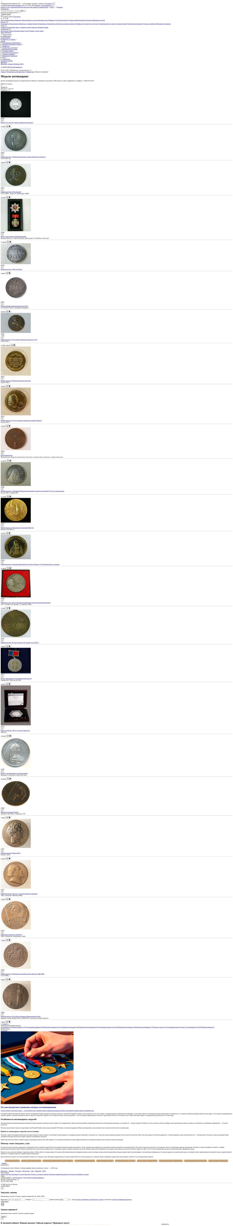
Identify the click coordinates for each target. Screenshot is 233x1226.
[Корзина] (7, 18)
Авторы (11, 31)
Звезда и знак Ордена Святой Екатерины (13, 236)
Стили (27, 31)
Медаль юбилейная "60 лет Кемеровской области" (16, 678)
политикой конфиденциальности (102, 1224)
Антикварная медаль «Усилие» (125, 1161)
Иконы (35, 24)
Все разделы (4, 31)
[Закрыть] (53, 4)
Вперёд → (6, 1024)
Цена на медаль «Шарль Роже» (147, 1161)
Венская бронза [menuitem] (10, 20)
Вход (52, 7)
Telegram (42, 7)
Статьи (37, 31)
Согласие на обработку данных (79, 1174)
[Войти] (3, 18)
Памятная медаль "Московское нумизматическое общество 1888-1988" (23, 974)
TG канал (18, 1171)
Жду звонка (4, 1201)
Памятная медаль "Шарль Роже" (11, 853)
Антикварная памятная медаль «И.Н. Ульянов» (58, 1161)
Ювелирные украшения (163, 24)
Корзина (60, 7)
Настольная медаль (7, 455)
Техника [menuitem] (89, 20)
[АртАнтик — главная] (5, 9)
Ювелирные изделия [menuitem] (98, 20)
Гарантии (34, 27)
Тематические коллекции (135, 24)
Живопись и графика (25, 24)
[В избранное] (2, 120)
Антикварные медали (12, 1161)
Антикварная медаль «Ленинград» (195, 1161)
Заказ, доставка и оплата (23, 27)
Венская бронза (14, 24)
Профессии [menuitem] (51, 20)
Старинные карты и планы (107, 24)
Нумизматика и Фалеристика (46, 24)
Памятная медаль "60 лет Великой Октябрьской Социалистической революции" (26, 602)
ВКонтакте (4, 64)
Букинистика (5, 24)
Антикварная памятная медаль (84, 1161)
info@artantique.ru (17, 5)
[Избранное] (54, 7)
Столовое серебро (121, 24)
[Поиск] (1, 18)
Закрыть (3, 1216)
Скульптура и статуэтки (90, 24)
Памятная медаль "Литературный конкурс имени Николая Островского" (23, 157)
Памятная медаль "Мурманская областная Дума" (16, 381)
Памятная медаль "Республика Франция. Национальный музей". (21, 1016)
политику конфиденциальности (122, 1199)
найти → (22, 11)
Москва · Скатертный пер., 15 (44, 5)
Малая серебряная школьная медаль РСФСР (14, 306)
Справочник (14, 7)
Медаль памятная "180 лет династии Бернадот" (15, 730)
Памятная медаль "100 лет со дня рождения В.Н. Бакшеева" (19, 894)
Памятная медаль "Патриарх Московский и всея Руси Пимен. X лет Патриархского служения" (30, 564)
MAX (46, 7)
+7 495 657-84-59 (6, 5)
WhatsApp (36, 7)
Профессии (79, 24)
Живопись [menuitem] (18, 20)
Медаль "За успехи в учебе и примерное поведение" (17, 122)
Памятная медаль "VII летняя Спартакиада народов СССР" (19, 340)
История (40, 27)
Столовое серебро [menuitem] (73, 20)
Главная (3, 27)
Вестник (20, 7)
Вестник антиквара (7, 61)
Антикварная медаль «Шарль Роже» (171, 1161)
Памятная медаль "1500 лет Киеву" (11, 269)
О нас (8, 7)
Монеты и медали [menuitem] (32, 20)
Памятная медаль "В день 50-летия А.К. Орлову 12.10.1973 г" (20, 642)
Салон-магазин (10, 27)
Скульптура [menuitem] (59, 20)
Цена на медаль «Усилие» (105, 1161)
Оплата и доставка (37, 1174)
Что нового (48, 3)
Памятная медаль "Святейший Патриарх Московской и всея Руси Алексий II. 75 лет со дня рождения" (32, 491)
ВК (31, 7)
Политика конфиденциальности (59, 1174)
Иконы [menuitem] (24, 20)
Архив (41, 31)
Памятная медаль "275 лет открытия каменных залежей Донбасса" (21, 420)
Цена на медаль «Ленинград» (218, 1161)
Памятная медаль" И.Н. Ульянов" (11, 192)
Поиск (3, 32)
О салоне (21, 1174)
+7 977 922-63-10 (27, 1178)
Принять (165, 1224)
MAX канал (26, 1171)
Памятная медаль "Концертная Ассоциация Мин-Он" (17, 528)
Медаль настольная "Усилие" (10, 812)
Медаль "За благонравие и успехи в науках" (14, 773)
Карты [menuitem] (65, 20)
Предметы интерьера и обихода (66, 24)
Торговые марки (19, 31)
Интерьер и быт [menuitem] (43, 20)
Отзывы (45, 27)
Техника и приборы (149, 24)
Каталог (3, 7)
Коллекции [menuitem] (82, 20)
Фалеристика (30, 72)
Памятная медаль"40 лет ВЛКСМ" (11, 934)
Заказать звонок (5, 14)
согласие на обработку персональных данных (89, 1199)
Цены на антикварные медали (31, 1161)
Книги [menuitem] (3, 20)
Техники (31, 31)
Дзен (32, 1171)
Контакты (27, 7)
